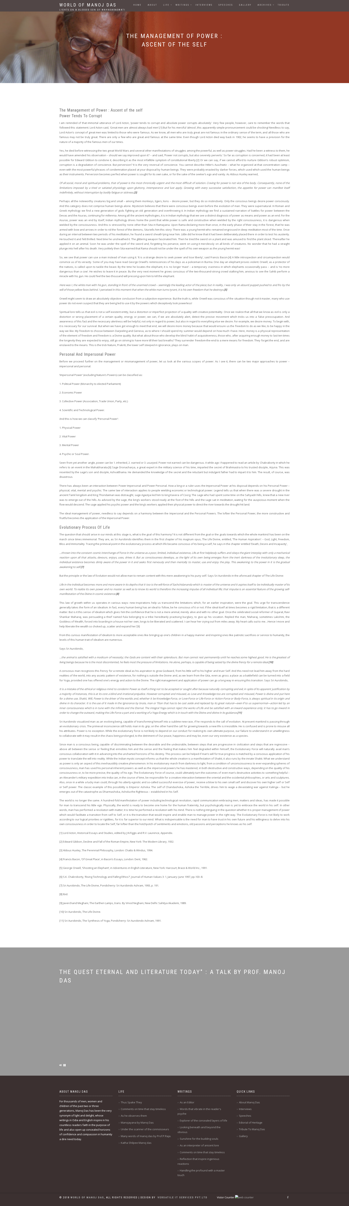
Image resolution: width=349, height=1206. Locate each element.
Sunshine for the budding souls (199, 1139)
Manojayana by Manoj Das (137, 1122)
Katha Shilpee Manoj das (136, 1143)
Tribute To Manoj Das (252, 1129)
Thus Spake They (131, 1102)
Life (166, 5)
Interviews (203, 5)
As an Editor (187, 1102)
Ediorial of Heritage (250, 1122)
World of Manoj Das (92, 6)
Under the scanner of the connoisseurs (145, 1129)
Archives (265, 5)
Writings (182, 5)
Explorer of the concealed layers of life (203, 1120)
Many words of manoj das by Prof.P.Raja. (146, 1136)
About (152, 5)
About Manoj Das (249, 1102)
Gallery (245, 5)
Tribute (284, 5)
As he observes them (134, 1115)
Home (137, 5)
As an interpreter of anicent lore (199, 1145)
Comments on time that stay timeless (143, 1109)
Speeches (226, 5)
